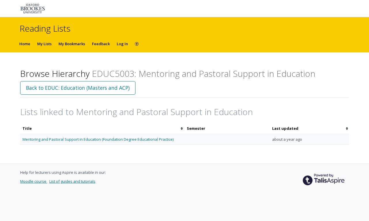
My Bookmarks (72, 43)
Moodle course (33, 181)
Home (24, 43)
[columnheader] (102, 128)
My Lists (44, 43)
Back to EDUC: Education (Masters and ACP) (78, 87)
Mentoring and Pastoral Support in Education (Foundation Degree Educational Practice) (98, 139)
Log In (122, 43)
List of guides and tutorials (72, 181)
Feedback (101, 43)
